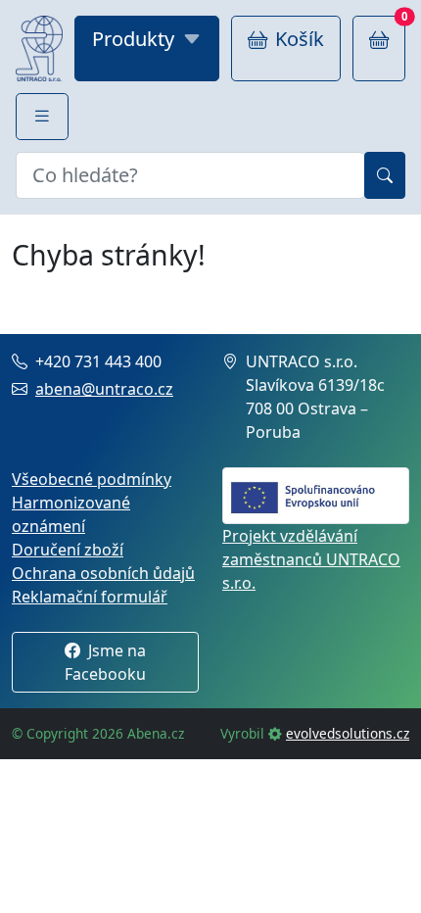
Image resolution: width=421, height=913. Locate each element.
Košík (299, 38)
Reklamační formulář (89, 596)
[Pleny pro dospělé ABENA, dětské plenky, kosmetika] (39, 48)
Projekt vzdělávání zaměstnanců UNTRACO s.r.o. (311, 559)
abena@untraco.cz (104, 389)
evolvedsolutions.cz (347, 733)
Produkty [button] (133, 38)
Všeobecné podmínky (91, 479)
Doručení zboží (67, 549)
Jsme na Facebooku (105, 662)
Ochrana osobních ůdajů (103, 573)
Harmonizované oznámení (71, 514)
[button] (42, 116)
